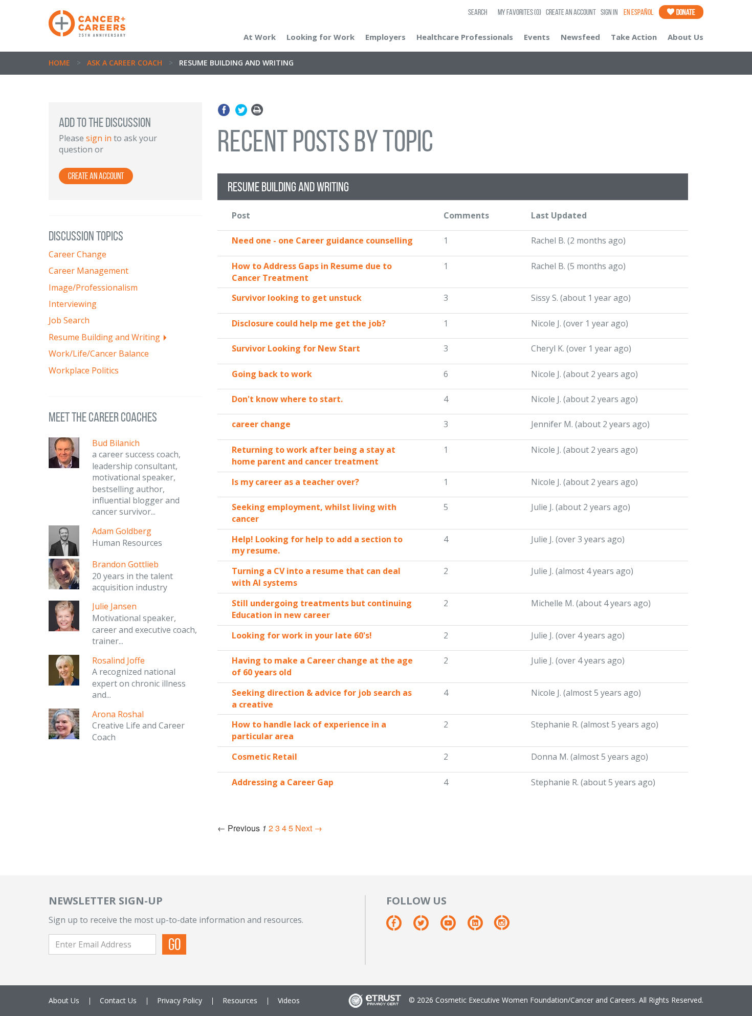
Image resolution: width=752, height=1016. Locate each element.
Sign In (609, 12)
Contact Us (118, 1000)
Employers (385, 37)
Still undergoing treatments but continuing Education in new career (322, 609)
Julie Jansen (114, 606)
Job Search (69, 320)
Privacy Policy (179, 1000)
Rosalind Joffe (118, 660)
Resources (240, 1000)
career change (261, 424)
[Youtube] (453, 926)
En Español (638, 12)
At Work (260, 37)
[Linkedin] (480, 926)
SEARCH (478, 12)
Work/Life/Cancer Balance (99, 353)
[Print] (257, 110)
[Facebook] (225, 110)
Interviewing (73, 304)
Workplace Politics (84, 370)
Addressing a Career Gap (283, 782)
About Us (685, 37)
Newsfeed (580, 37)
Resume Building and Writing (104, 337)
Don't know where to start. (287, 399)
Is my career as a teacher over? (295, 482)
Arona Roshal (118, 714)
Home (59, 63)
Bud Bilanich (116, 443)
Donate (685, 12)
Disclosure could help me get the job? (309, 323)
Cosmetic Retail (264, 756)
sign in (99, 138)
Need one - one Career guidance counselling (322, 240)
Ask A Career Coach (124, 63)
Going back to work (272, 374)
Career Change (77, 254)
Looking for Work (320, 37)
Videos (289, 1000)
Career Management (88, 270)
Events (537, 37)
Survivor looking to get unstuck (297, 297)
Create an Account (571, 12)
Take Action (634, 37)
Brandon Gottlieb (125, 564)
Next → (308, 828)
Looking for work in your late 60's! (302, 635)
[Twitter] (241, 110)
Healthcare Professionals (464, 37)
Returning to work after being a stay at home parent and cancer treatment (313, 455)
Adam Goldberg (121, 531)
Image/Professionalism (93, 287)
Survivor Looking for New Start (296, 348)
